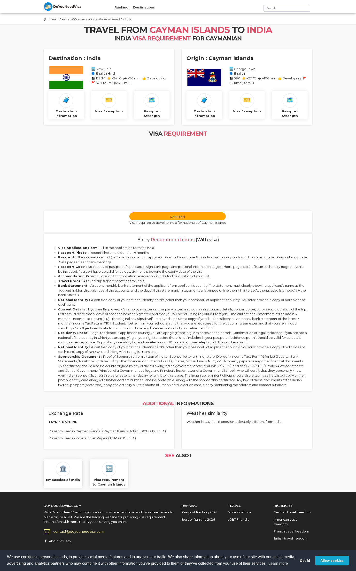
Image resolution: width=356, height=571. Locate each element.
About (54, 541)
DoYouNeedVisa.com (63, 6)
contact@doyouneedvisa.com (78, 531)
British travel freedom (291, 538)
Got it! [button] (305, 561)
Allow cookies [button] (332, 561)
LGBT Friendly (238, 519)
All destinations (239, 512)
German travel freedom (292, 512)
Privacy (65, 541)
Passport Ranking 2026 (199, 512)
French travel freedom (291, 531)
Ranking (122, 7)
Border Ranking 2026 (198, 519)
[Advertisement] (178, 174)
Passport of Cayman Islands (77, 19)
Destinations (144, 7)
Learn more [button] (278, 563)
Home (52, 19)
